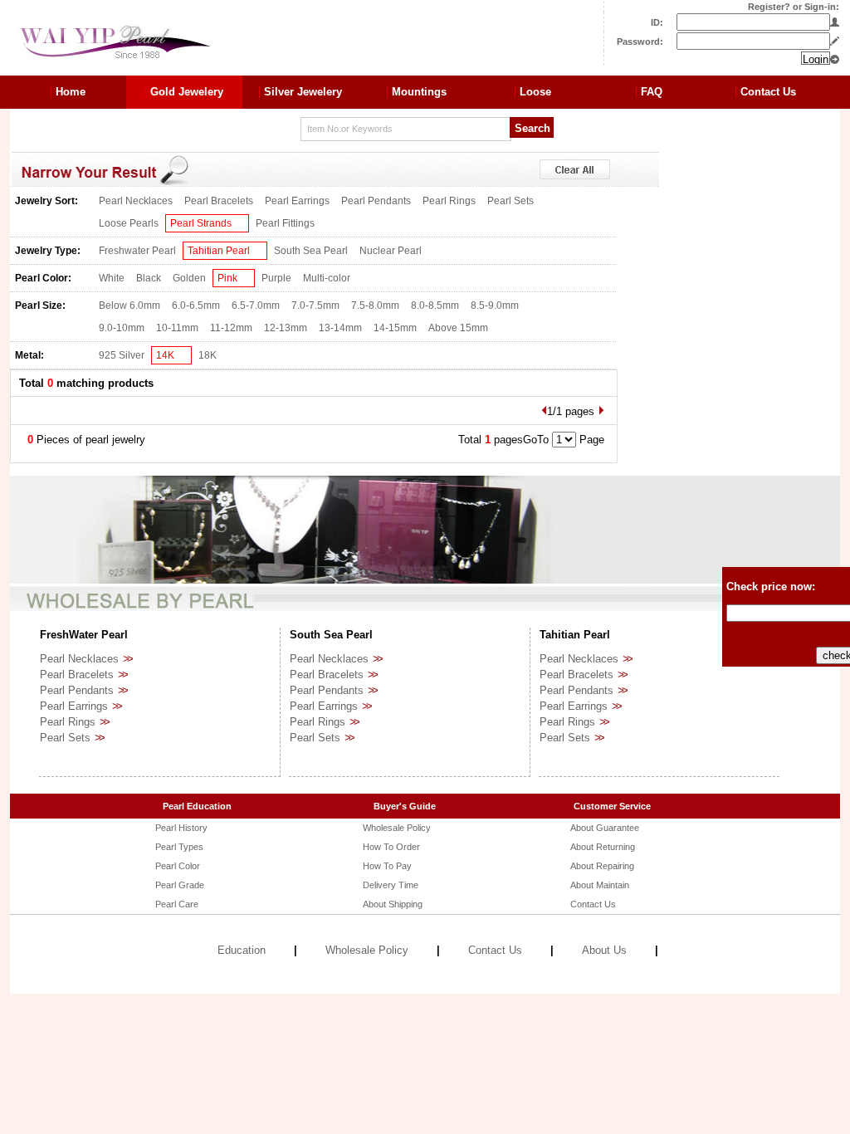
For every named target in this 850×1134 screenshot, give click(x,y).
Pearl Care (176, 904)
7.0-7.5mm (315, 305)
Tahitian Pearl (219, 251)
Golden (189, 278)
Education (241, 950)
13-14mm (340, 328)
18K (207, 355)
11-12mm (231, 328)
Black (148, 278)
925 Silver (121, 355)
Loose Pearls (129, 223)
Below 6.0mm (129, 305)
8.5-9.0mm (495, 305)
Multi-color (326, 278)
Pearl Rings (449, 201)
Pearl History (181, 828)
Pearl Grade (179, 885)
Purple (276, 278)
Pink (227, 278)
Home (70, 92)
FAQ (651, 92)
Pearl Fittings (285, 223)
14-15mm (395, 328)
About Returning (602, 847)
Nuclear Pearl (390, 251)
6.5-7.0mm (256, 305)
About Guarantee (604, 828)
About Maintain (599, 885)
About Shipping (393, 904)
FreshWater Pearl (84, 634)
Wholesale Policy (397, 828)
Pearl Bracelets (218, 201)
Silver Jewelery (303, 92)
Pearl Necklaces (136, 201)
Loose (535, 92)
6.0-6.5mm (196, 305)
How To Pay (387, 866)
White (112, 278)
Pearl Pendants (376, 201)
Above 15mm (458, 328)
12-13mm (285, 328)
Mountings (419, 92)
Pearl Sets (510, 201)
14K (165, 355)
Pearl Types (179, 847)
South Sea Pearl (311, 251)
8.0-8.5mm (435, 305)
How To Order (391, 847)
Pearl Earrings (297, 201)
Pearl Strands (201, 223)
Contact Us (768, 92)
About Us (604, 950)
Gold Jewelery (186, 92)
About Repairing (602, 866)
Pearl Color (177, 866)
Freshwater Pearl (137, 251)
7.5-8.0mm (375, 305)
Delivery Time (390, 885)
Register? (769, 7)
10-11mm (177, 328)
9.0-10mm (121, 328)
